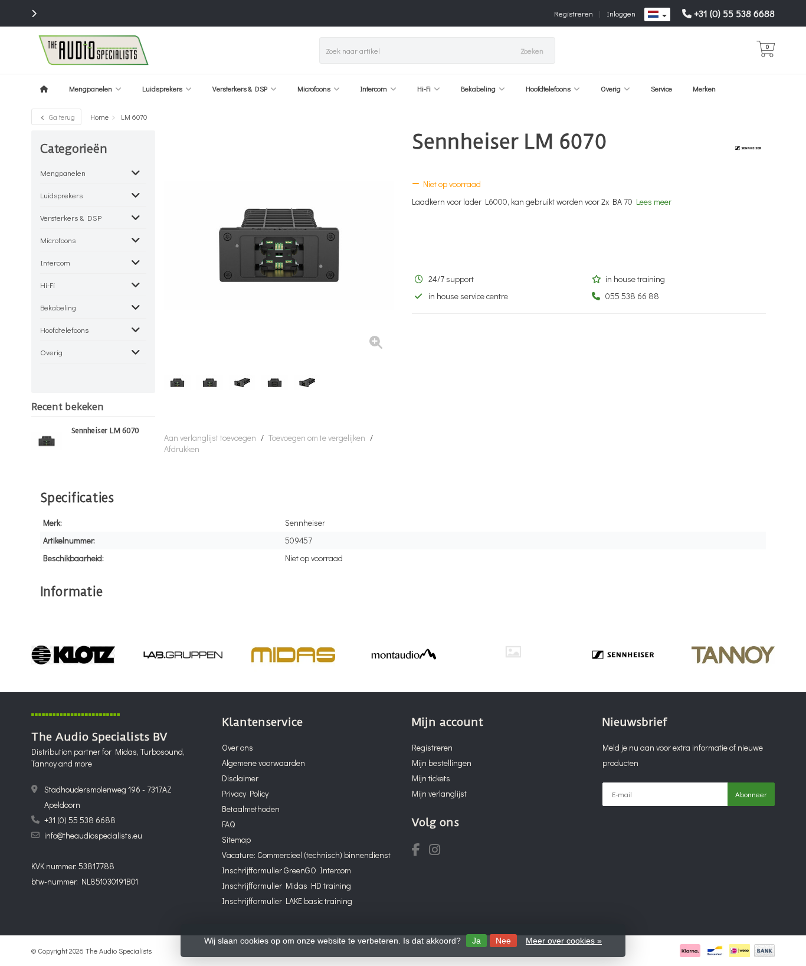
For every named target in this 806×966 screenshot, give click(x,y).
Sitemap (236, 839)
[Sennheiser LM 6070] (47, 441)
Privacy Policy (245, 793)
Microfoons (313, 88)
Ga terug (61, 117)
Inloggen (621, 13)
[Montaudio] (403, 655)
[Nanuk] (513, 652)
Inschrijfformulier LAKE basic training (287, 900)
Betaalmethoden (251, 808)
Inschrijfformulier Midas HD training (286, 885)
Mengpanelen (90, 88)
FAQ (228, 824)
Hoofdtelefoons (548, 88)
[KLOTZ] (72, 655)
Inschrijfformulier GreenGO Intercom (286, 870)
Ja (476, 940)
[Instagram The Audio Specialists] (438, 851)
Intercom (374, 88)
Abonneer (751, 794)
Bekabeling (478, 88)
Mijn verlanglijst (439, 793)
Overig (611, 88)
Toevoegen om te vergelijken (316, 437)
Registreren (573, 13)
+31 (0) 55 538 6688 (734, 13)
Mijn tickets (431, 778)
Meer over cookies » (564, 940)
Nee (503, 940)
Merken (704, 88)
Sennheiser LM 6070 (105, 431)
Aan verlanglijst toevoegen (210, 437)
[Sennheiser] (744, 148)
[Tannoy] (733, 655)
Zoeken (531, 50)
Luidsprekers (162, 88)
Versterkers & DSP (239, 88)
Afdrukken (181, 448)
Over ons (237, 747)
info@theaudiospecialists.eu (93, 835)
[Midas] (293, 655)
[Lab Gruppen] (183, 655)
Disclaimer (240, 778)
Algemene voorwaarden (263, 762)
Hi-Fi (424, 88)
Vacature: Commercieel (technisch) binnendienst (306, 854)
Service (661, 88)
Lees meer (653, 201)
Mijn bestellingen (441, 762)
